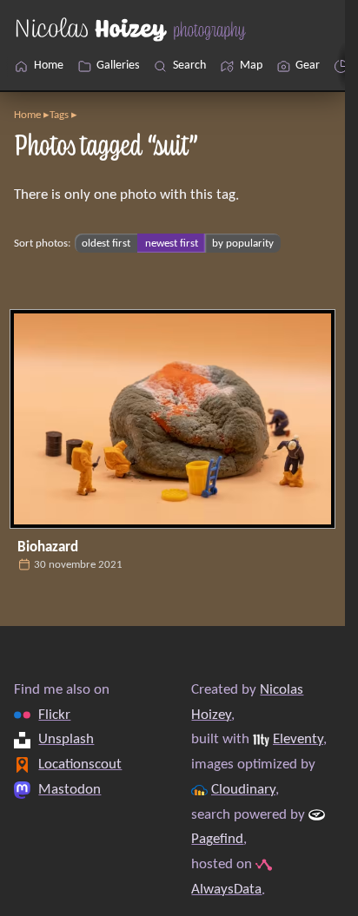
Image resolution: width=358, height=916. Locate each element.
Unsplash (66, 739)
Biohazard (47, 547)
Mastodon (69, 788)
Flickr (54, 714)
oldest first (106, 243)
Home (27, 115)
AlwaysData (226, 888)
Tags (59, 115)
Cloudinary (243, 788)
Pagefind (217, 839)
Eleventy (298, 739)
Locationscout (80, 764)
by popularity (243, 243)
